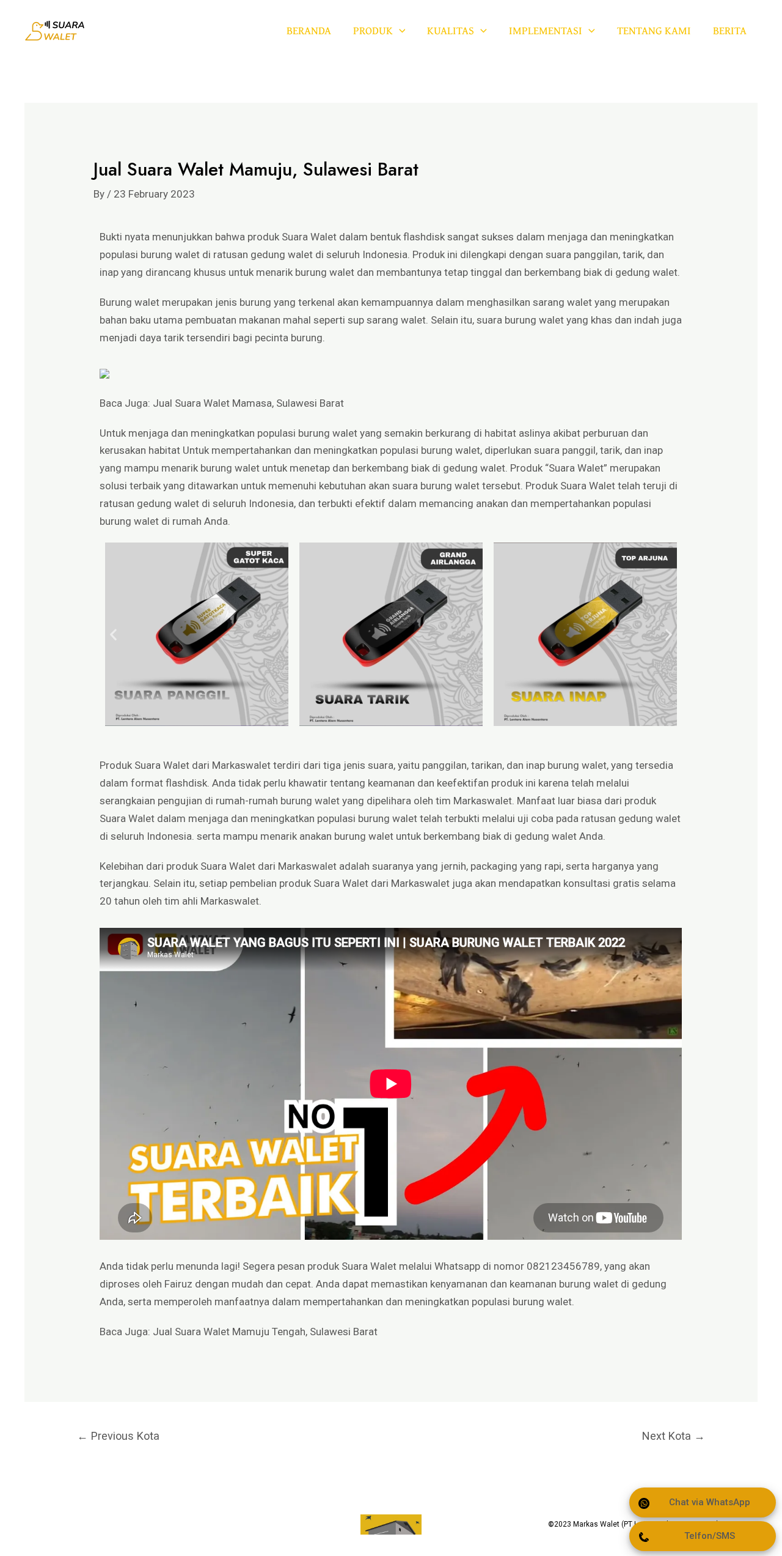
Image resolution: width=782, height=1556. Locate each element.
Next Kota (673, 1435)
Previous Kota (118, 1435)
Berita (730, 30)
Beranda (309, 30)
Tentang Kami (654, 30)
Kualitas (450, 30)
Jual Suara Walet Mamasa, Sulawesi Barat (248, 403)
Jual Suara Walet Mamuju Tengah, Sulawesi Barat (265, 1331)
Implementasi (545, 30)
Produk (373, 30)
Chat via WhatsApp (709, 1502)
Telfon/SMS (709, 1535)
